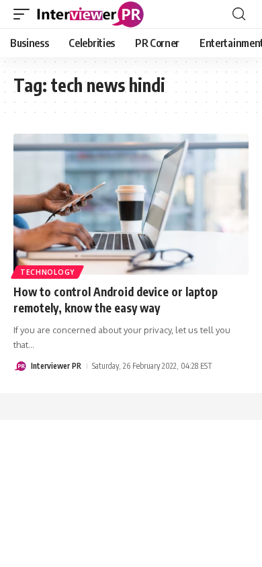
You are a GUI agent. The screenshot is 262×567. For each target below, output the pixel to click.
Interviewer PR (56, 366)
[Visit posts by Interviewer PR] (20, 366)
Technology (47, 272)
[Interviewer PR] (90, 14)
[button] (24, 14)
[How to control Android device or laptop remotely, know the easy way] (131, 204)
